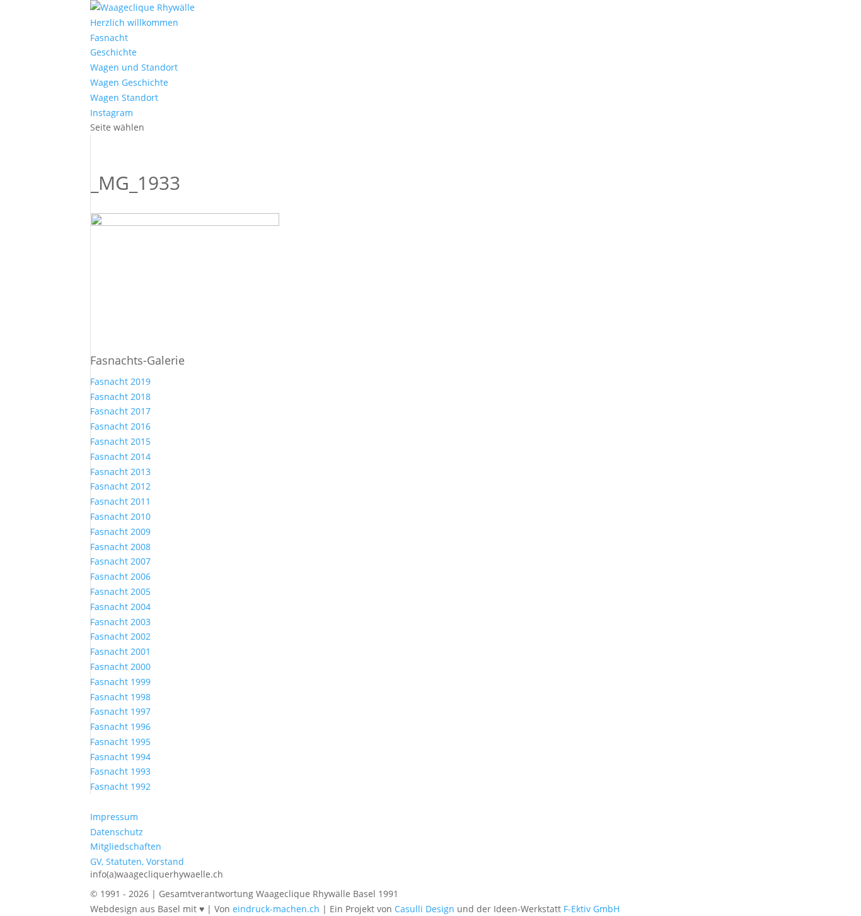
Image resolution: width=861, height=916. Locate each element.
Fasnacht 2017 (120, 411)
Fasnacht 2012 (120, 486)
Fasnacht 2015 (120, 441)
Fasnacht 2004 (120, 607)
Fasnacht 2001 (120, 651)
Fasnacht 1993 (120, 771)
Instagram (111, 113)
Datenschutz (116, 832)
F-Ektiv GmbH (591, 909)
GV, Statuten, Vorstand (137, 861)
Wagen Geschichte (129, 82)
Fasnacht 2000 (120, 666)
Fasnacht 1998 (120, 697)
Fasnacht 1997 (120, 711)
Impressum (114, 817)
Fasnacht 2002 (120, 636)
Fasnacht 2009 (120, 531)
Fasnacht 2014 (120, 456)
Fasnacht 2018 (120, 396)
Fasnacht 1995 (120, 742)
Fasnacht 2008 (120, 547)
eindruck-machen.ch (276, 909)
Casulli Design (424, 909)
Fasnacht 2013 (120, 472)
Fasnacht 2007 (120, 561)
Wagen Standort (124, 97)
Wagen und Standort (134, 67)
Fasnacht (109, 38)
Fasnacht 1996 (120, 726)
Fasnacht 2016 (120, 426)
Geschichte (113, 52)
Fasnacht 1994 (120, 757)
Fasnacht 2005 (120, 591)
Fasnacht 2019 (120, 381)
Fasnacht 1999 (120, 682)
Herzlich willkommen (134, 22)
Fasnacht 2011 (120, 501)
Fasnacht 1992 (120, 786)
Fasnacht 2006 (120, 576)
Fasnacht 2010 (120, 516)
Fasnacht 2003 (120, 622)
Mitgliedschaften (125, 846)
